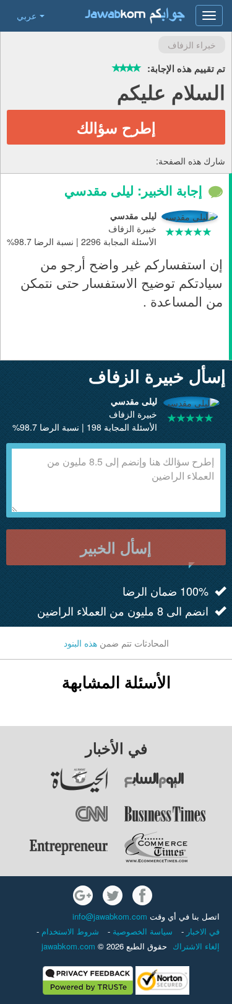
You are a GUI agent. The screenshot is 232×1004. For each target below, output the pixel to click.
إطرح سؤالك (116, 127)
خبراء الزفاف (192, 44)
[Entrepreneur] (54, 847)
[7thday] (177, 780)
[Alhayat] (54, 780)
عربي (27, 15)
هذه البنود (80, 643)
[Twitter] (112, 895)
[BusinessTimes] (177, 813)
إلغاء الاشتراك (196, 946)
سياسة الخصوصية (141, 931)
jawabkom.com (68, 946)
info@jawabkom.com (109, 916)
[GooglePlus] (83, 895)
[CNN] (54, 813)
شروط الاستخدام (69, 931)
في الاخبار (202, 931)
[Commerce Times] (177, 847)
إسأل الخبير (116, 547)
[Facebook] (142, 895)
